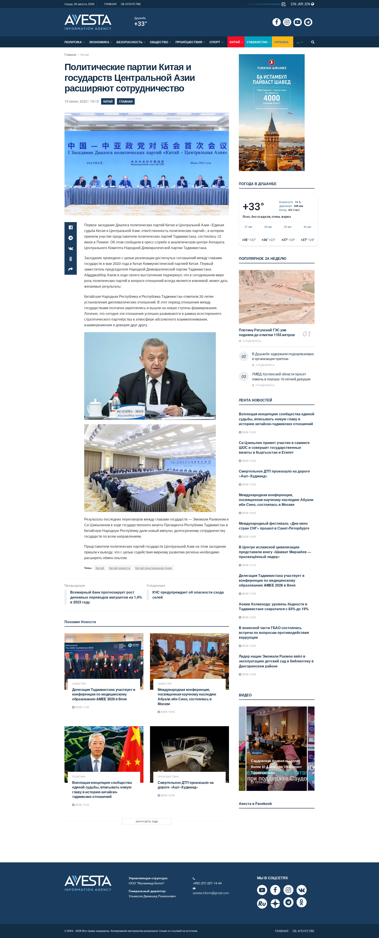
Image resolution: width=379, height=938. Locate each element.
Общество (159, 42)
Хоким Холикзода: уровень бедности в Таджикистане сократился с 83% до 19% (274, 606)
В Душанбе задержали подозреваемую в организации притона (283, 356)
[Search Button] (313, 41)
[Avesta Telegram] (288, 902)
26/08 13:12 (248, 565)
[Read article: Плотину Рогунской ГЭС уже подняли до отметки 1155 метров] (277, 297)
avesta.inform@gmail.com (211, 893)
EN (308, 3)
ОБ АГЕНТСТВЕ (131, 4)
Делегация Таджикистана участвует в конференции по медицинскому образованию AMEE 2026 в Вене (103, 694)
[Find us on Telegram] (308, 22)
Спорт (214, 42)
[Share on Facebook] (70, 227)
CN (293, 3)
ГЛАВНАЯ (110, 4)
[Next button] (312, 748)
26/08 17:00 (81, 707)
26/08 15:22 (248, 460)
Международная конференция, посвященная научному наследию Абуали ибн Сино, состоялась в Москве (187, 696)
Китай (235, 42)
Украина (281, 42)
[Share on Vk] (70, 248)
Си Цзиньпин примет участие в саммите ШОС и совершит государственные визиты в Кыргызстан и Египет (274, 447)
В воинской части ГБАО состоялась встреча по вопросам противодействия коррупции (274, 632)
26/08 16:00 (167, 711)
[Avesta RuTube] (262, 904)
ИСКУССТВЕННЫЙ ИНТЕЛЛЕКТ (264, 4)
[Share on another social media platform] (70, 269)
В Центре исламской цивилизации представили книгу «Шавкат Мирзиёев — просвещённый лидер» (275, 551)
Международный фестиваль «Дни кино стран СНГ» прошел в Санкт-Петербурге (274, 526)
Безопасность (129, 42)
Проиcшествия (188, 42)
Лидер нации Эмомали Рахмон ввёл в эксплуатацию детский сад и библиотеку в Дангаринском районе (276, 661)
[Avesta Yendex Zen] (275, 904)
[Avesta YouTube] (262, 890)
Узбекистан (257, 42)
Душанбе (140, 18)
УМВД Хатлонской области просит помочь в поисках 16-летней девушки (281, 376)
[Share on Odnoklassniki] (70, 259)
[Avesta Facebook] (275, 890)
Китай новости (119, 568)
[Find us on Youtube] (297, 22)
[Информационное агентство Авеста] (87, 22)
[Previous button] (242, 748)
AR (300, 3)
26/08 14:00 (248, 645)
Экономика (99, 42)
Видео (257, 758)
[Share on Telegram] (70, 238)
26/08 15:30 (167, 795)
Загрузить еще (147, 821)
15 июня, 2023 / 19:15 (81, 101)
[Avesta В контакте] (302, 890)
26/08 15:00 (248, 617)
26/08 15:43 (81, 804)
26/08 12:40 (248, 674)
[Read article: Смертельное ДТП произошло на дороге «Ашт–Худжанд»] (189, 754)
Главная (70, 54)
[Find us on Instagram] (287, 22)
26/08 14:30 (248, 536)
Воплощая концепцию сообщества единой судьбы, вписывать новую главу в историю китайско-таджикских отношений (102, 789)
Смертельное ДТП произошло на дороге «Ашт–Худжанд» (186, 785)
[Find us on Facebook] (276, 22)
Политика (73, 42)
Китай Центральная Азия (153, 568)
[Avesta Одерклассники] (302, 902)
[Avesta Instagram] (288, 890)
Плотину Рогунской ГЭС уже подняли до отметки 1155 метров (267, 332)
